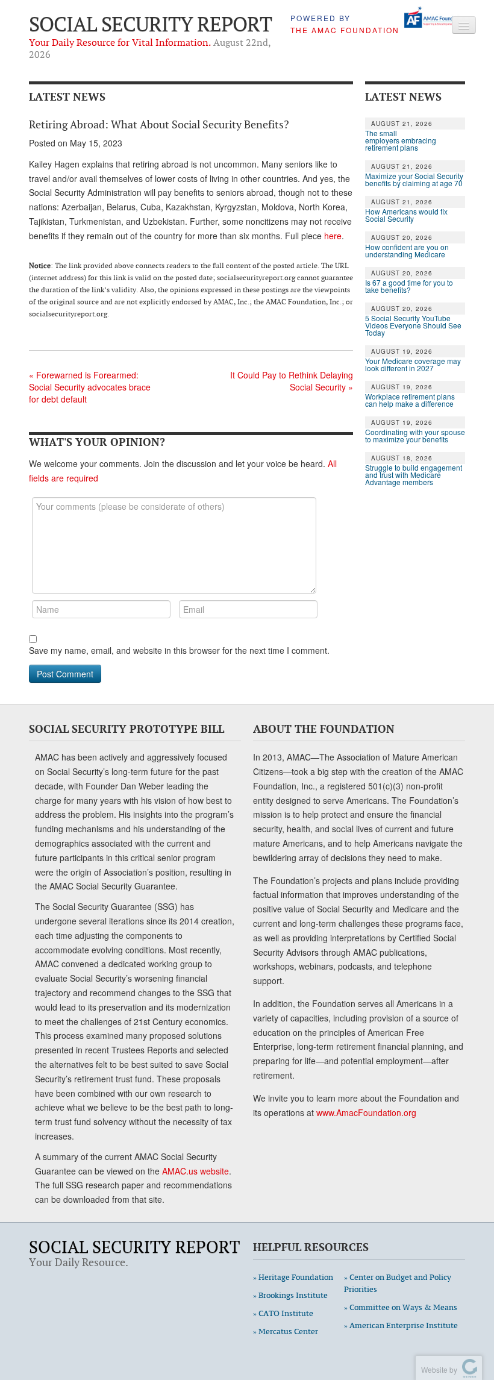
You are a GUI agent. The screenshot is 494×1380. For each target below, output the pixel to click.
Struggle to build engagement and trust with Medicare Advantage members (413, 475)
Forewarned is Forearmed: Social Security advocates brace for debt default (90, 387)
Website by (437, 1369)
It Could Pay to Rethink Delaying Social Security (291, 381)
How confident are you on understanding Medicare (407, 250)
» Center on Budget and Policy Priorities (397, 1283)
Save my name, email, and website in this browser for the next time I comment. (179, 650)
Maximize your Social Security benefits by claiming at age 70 (414, 179)
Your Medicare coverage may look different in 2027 (413, 364)
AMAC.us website (195, 1171)
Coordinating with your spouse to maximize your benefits (415, 435)
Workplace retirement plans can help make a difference (410, 400)
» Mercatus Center (285, 1331)
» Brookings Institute (290, 1295)
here (333, 236)
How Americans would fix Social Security (406, 215)
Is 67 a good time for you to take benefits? (409, 286)
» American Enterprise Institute (401, 1325)
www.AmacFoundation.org (366, 1112)
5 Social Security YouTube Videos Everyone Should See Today (413, 325)
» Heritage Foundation (293, 1277)
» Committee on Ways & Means (400, 1307)
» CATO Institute (283, 1313)
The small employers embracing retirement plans (400, 140)
